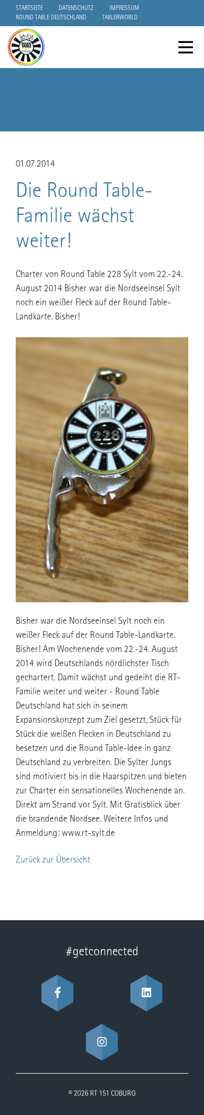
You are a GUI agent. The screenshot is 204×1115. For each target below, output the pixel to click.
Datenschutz (76, 8)
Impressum (124, 8)
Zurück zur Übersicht (53, 860)
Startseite (29, 8)
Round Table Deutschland (51, 18)
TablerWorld (120, 18)
